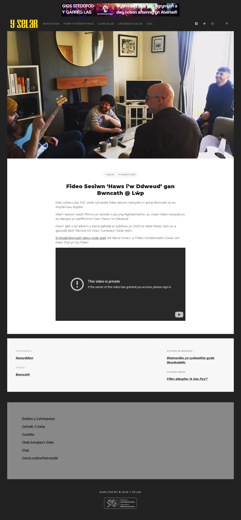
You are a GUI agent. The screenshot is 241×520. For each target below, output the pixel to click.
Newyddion (51, 23)
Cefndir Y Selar (33, 426)
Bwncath (23, 374)
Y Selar (109, 174)
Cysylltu (28, 434)
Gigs (149, 23)
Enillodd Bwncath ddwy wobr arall (81, 238)
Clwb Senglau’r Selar (38, 442)
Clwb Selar (106, 23)
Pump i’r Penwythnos (78, 23)
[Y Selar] (24, 24)
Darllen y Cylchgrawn (38, 418)
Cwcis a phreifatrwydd (40, 458)
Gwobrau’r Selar (130, 23)
